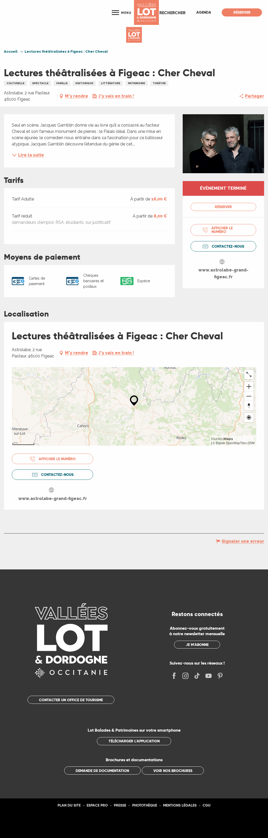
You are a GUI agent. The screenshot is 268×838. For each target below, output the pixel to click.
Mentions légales (180, 805)
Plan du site (69, 805)
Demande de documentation (102, 770)
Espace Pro (97, 805)
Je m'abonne (197, 644)
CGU (206, 805)
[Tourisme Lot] (146, 12)
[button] (172, 12)
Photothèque (144, 805)
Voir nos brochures (172, 770)
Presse (120, 805)
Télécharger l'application (134, 741)
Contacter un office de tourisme (71, 700)
